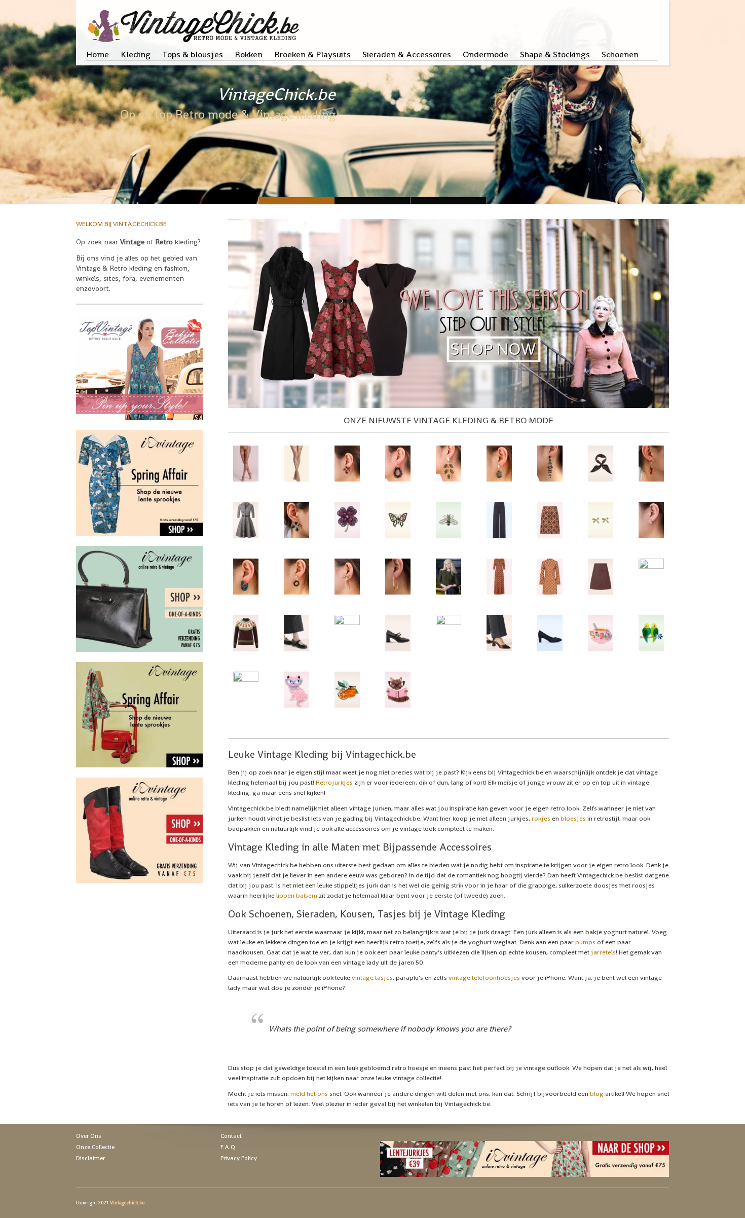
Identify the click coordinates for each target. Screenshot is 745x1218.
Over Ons (88, 1136)
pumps (585, 942)
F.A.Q (227, 1147)
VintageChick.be (276, 94)
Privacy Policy (238, 1158)
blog (597, 1093)
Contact (231, 1136)
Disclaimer (90, 1158)
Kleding (136, 54)
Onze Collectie (95, 1147)
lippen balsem (296, 895)
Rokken (249, 54)
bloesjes (573, 818)
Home (97, 54)
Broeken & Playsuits (312, 54)
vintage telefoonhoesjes (484, 977)
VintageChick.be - (372, 200)
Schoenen (620, 54)
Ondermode (485, 54)
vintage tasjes (372, 977)
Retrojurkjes (334, 782)
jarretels (603, 952)
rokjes (541, 818)
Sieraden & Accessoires (406, 54)
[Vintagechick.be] (195, 21)
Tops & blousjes (192, 54)
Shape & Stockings (555, 54)
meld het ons (309, 1093)
